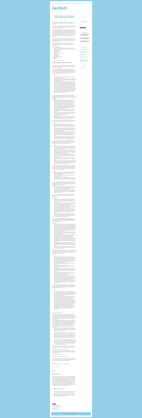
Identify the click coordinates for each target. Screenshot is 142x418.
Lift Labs (62, 354)
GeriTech (59, 8)
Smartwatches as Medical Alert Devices (85, 49)
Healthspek (53, 140)
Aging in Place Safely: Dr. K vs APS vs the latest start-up (84, 41)
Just (53, 165)
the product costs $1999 (65, 40)
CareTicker (53, 120)
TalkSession (54, 250)
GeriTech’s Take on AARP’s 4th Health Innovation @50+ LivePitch (84, 35)
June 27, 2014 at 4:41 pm (58, 374)
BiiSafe (53, 95)
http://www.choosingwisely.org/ (57, 383)
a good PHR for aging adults (61, 149)
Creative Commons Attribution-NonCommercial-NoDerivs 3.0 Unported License (56, 407)
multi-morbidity (65, 92)
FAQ (62, 33)
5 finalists (71, 38)
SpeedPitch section (62, 38)
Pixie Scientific (54, 194)
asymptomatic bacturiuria (72, 213)
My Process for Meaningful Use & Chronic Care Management (84, 38)
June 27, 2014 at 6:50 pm (60, 389)
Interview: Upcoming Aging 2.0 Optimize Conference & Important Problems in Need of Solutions (84, 60)
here (66, 23)
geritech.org (59, 409)
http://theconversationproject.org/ (68, 379)
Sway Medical (54, 218)
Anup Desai (56, 373)
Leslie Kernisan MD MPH (60, 388)
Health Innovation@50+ (67, 22)
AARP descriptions (58, 65)
